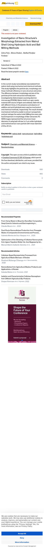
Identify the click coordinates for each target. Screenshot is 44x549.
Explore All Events (35, 10)
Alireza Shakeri (16, 53)
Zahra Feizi (5, 53)
